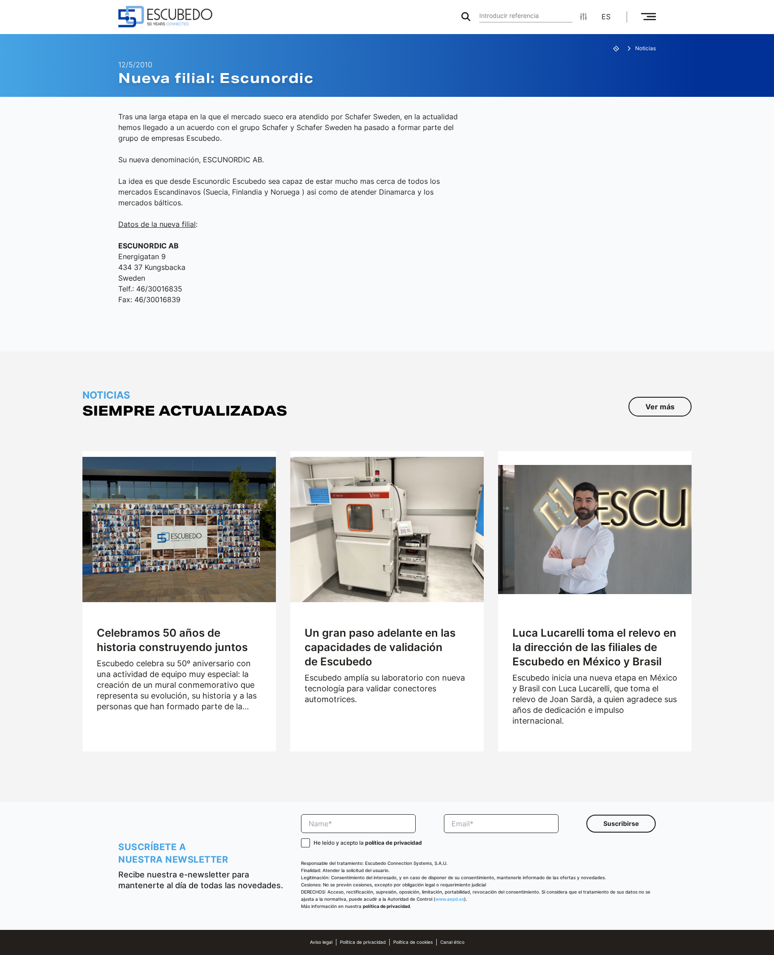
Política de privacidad (363, 942)
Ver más (660, 406)
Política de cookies (413, 942)
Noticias (645, 48)
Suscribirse (621, 823)
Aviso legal (321, 942)
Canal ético (452, 942)
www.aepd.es (449, 899)
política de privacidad (393, 842)
